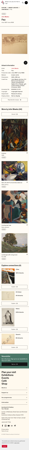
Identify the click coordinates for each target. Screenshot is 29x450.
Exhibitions (7, 375)
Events (5, 378)
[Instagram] (5, 426)
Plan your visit (9, 372)
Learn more (16, 443)
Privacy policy (5, 429)
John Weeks (5, 17)
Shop (4, 383)
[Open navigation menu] (26, 2)
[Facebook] (2, 426)
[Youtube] (9, 426)
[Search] (22, 2)
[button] (14, 138)
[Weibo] (15, 426)
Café (4, 381)
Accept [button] (4, 446)
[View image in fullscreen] (25, 63)
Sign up (13, 364)
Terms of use (5, 431)
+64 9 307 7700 (6, 422)
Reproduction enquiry (13, 100)
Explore (13, 287)
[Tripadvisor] (12, 426)
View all (13, 114)
